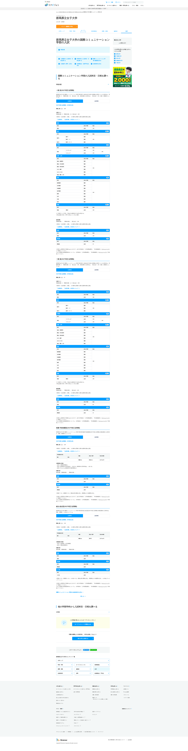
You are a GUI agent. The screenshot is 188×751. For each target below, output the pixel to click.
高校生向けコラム (59, 703)
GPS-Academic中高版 (78, 711)
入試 (96, 669)
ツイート (86, 649)
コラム (141, 5)
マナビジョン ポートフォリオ (62, 725)
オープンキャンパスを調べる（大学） (63, 689)
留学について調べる (60, 700)
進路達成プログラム (60, 723)
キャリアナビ (76, 714)
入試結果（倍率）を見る (66, 63)
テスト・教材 (135, 5)
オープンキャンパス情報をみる (83, 624)
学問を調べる (114, 686)
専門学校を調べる (101, 5)
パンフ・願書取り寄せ (67, 26)
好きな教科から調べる (115, 691)
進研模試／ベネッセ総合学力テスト (63, 711)
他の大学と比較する (83, 638)
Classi (75, 723)
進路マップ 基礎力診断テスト (62, 717)
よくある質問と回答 (78, 731)
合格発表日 (60, 673)
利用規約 (69, 731)
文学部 (58, 612)
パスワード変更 (127, 697)
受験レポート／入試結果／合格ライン (81, 720)
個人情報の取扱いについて (90, 731)
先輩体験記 (97, 664)
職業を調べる (95, 686)
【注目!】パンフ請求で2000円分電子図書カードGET (93, 8)
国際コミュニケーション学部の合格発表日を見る (69, 592)
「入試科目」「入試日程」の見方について (67, 119)
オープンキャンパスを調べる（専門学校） (82, 689)
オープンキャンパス (80, 664)
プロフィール (126, 694)
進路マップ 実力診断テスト (61, 720)
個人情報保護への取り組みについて (116, 739)
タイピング (94, 714)
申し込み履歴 (126, 691)
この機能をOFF (122, 42)
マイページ (126, 686)
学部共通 (63, 49)
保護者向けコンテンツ (126, 708)
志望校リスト (126, 689)
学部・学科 (60, 664)
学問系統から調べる (115, 689)
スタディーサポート (60, 714)
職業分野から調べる (96, 691)
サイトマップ (100, 731)
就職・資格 (60, 669)
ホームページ (105, 249)
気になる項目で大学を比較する (62, 697)
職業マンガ (100, 698)
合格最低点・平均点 (99, 673)
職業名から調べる (96, 689)
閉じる (82, 596)
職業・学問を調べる (124, 5)
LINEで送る (94, 649)
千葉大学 (118, 62)
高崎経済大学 (119, 60)
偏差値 (77, 669)
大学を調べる (91, 5)
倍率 (77, 673)
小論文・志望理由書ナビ (79, 717)
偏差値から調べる (59, 691)
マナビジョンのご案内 (60, 731)
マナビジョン (52, 4)
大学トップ (60, 660)
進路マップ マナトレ (96, 711)
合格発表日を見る (97, 63)
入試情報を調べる (59, 694)
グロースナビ (76, 725)
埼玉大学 (118, 58)
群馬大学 (118, 53)
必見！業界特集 (77, 691)
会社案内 (130, 739)
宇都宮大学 (118, 56)
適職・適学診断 (95, 694)
